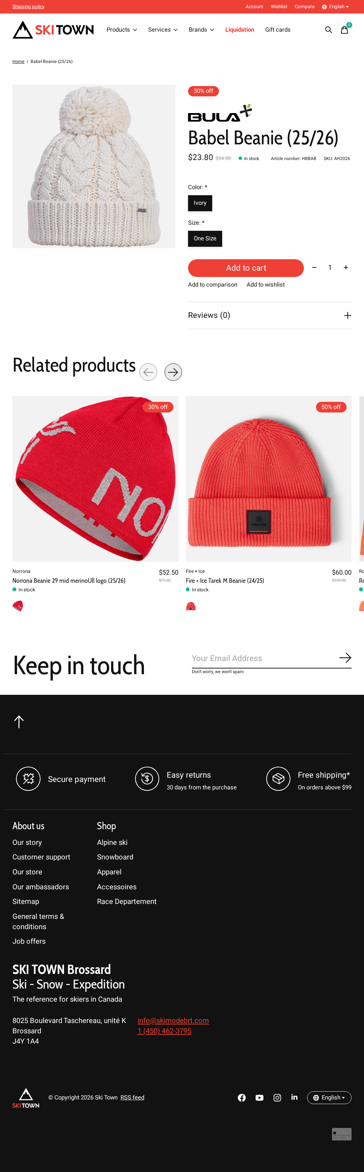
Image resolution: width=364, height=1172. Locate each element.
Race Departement (127, 901)
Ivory (200, 203)
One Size (205, 238)
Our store (27, 872)
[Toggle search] (329, 30)
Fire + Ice (195, 571)
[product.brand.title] (269, 113)
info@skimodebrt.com (173, 1021)
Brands (198, 30)
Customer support (41, 857)
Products (118, 30)
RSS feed (132, 1097)
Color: (197, 187)
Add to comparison (212, 285)
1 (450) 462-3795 (164, 1031)
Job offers (29, 941)
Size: (196, 223)
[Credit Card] (342, 1137)
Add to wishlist (266, 285)
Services (159, 30)
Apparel (109, 872)
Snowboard (115, 857)
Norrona (21, 571)
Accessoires (116, 887)
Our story (27, 842)
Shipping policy (28, 6)
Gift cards (278, 30)
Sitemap (25, 901)
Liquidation (239, 30)
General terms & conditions (38, 921)
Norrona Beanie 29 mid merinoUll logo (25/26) (68, 580)
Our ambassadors (40, 887)
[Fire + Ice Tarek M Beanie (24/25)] (269, 479)
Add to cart (246, 268)
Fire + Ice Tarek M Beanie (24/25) (225, 580)
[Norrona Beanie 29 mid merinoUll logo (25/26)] (95, 479)
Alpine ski (112, 842)
